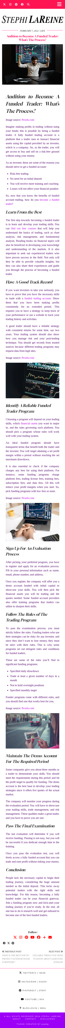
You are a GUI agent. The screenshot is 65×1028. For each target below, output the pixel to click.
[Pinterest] (16, 4)
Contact (30, 1019)
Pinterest (34, 990)
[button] (60, 4)
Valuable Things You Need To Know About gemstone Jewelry (48, 957)
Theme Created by (33, 1024)
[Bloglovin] (44, 937)
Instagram (34, 982)
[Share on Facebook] (4, 943)
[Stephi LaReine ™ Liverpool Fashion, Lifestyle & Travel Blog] (32, 14)
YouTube (34, 999)
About (17, 1019)
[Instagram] (10, 4)
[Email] (50, 937)
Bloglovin (34, 1008)
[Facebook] (22, 4)
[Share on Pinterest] (13, 943)
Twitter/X (34, 973)
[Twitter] (4, 4)
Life (42, 31)
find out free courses (23, 228)
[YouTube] (32, 937)
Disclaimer (47, 1019)
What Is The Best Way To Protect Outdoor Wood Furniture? (16, 957)
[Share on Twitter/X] (8, 943)
